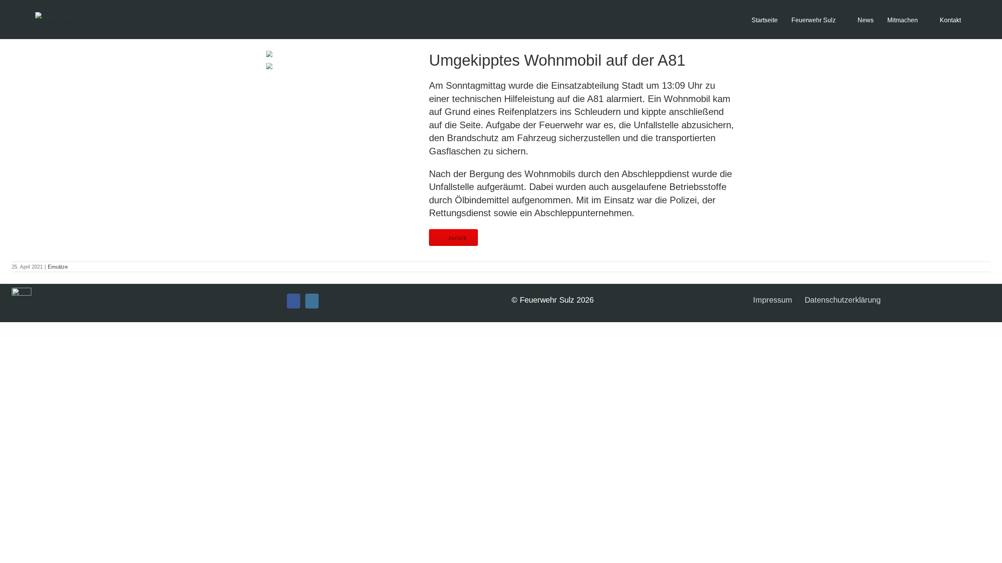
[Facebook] (293, 301)
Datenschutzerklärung (843, 300)
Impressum (772, 300)
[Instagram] (312, 301)
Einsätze (58, 267)
